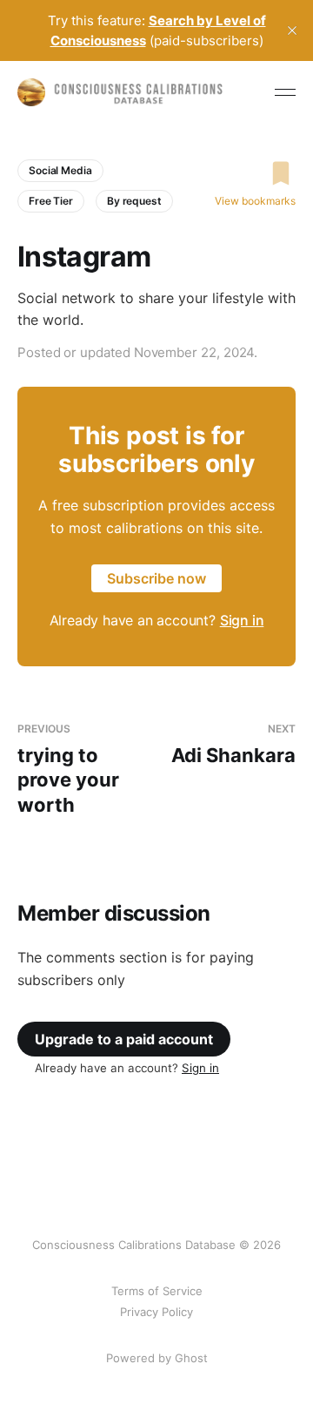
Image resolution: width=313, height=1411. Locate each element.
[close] (292, 30)
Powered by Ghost (157, 1358)
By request (134, 200)
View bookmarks (255, 200)
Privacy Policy (156, 1312)
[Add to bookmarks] (255, 173)
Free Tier (51, 200)
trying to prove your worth (68, 769)
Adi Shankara (233, 744)
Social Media (60, 170)
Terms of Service (157, 1291)
